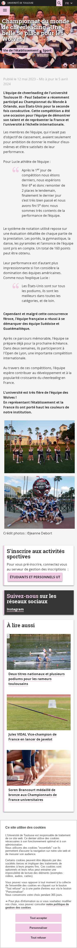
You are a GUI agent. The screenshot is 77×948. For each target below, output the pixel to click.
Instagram (15, 609)
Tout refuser (38, 937)
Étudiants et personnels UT (35, 577)
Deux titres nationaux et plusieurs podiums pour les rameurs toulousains (36, 679)
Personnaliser (38, 927)
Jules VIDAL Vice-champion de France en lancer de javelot (32, 737)
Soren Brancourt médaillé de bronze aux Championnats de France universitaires (32, 795)
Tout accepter (38, 918)
